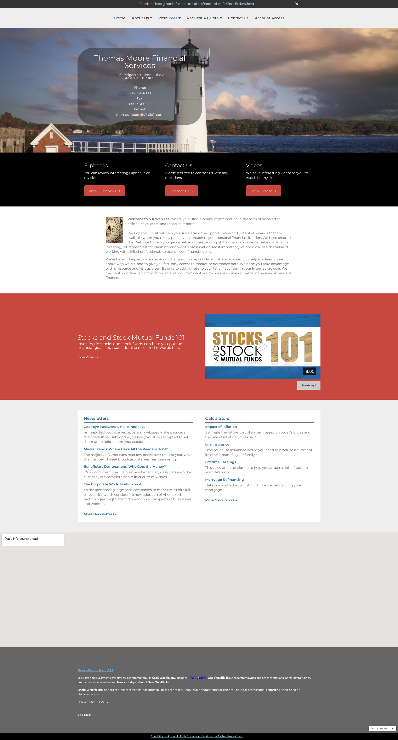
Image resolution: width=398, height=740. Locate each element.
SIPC (202, 678)
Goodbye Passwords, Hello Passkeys (114, 427)
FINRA (193, 678)
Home (119, 18)
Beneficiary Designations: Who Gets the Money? (125, 467)
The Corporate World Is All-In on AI (113, 484)
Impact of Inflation (221, 427)
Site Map (84, 715)
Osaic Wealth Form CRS (95, 670)
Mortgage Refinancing (224, 480)
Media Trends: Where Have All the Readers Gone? (126, 449)
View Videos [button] (261, 191)
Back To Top (381, 728)
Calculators (217, 418)
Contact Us (238, 18)
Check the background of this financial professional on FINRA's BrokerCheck (197, 4)
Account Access (269, 18)
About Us (140, 18)
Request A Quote (203, 18)
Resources (167, 18)
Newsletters (96, 418)
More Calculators (221, 500)
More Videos (88, 357)
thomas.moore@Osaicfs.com (140, 115)
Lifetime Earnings (220, 462)
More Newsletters (100, 514)
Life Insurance (217, 444)
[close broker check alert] (296, 3)
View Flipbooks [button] (102, 191)
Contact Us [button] (180, 191)
